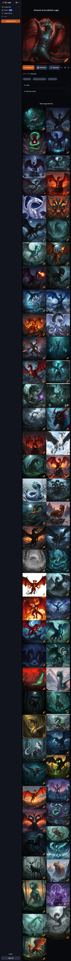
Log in (11, 954)
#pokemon (27, 79)
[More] (62, 67)
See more (33, 74)
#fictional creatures (39, 79)
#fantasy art (52, 79)
